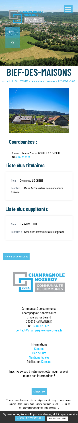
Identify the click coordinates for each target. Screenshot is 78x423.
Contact (39, 348)
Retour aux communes (17, 256)
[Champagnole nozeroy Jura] (26, 22)
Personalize (57, 418)
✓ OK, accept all (30, 418)
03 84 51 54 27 (23, 157)
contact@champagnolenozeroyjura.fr (39, 330)
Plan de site (39, 353)
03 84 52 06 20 (41, 326)
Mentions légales (39, 357)
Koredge (46, 361)
